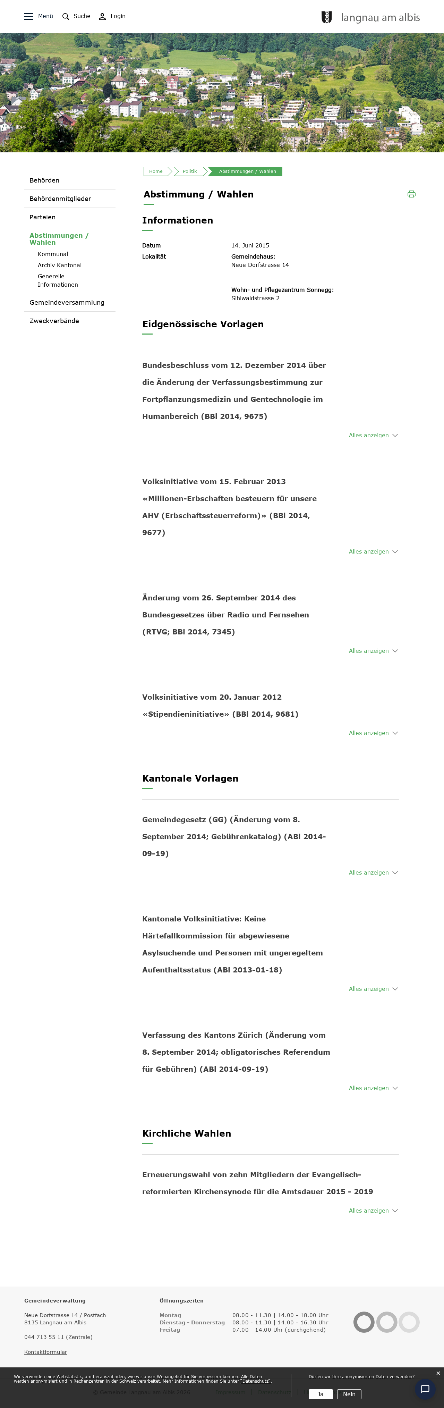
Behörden (44, 180)
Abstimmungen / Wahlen (66, 238)
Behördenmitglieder (60, 198)
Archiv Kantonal (60, 265)
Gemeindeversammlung (66, 302)
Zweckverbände (54, 320)
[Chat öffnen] (425, 1389)
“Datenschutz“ (255, 1381)
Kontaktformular (45, 1352)
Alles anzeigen (369, 435)
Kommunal (53, 254)
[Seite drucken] (412, 193)
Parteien (42, 217)
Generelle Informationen (58, 280)
